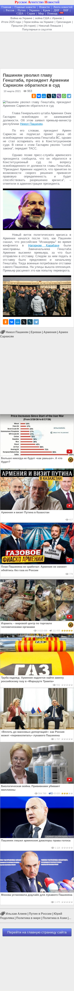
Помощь (52, 13)
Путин (22, 10)
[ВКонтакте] (39, 96)
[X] (49, 96)
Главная (6, 7)
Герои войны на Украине (39, 21)
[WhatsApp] (64, 96)
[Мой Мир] (44, 96)
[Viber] (59, 96)
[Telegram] (69, 96)
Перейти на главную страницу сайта (37, 932)
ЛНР (65, 10)
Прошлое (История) (23, 25)
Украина (34, 10)
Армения (49, 332)
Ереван (36, 332)
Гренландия (63, 21)
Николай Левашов (50, 25)
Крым (46, 10)
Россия (10, 10)
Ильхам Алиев (16, 913)
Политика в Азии (55, 918)
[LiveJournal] (54, 96)
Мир (41, 13)
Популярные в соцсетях (37, 29)
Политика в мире (28, 918)
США (20, 13)
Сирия (31, 13)
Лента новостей (63, 7)
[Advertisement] (37, 50)
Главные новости (25, 7)
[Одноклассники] (34, 96)
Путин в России (40, 913)
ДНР (56, 10)
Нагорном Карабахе (43, 245)
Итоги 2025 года (11, 21)
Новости (44, 7)
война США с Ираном (48, 18)
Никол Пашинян (31, 124)
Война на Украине (21, 18)
